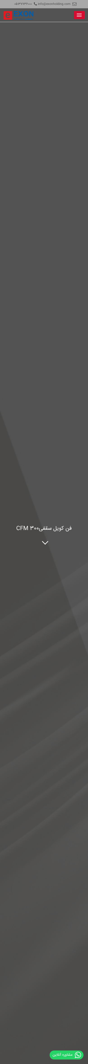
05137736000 (23, 4)
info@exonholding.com (54, 4)
